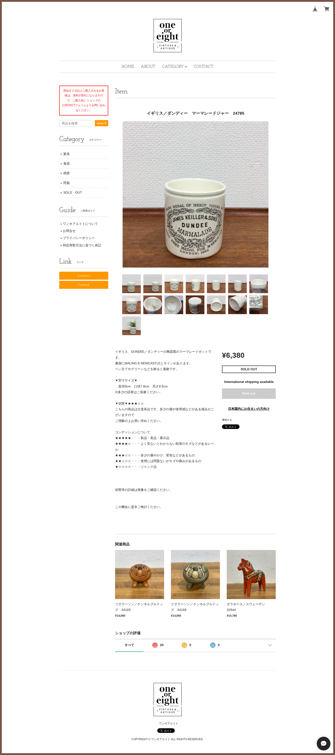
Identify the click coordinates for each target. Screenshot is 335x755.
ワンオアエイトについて (80, 224)
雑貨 (66, 173)
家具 (66, 154)
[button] (174, 67)
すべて (129, 645)
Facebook (84, 285)
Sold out (248, 393)
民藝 (66, 183)
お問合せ (69, 231)
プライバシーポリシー (79, 238)
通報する (227, 419)
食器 (66, 163)
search (101, 123)
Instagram (83, 275)
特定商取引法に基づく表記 (82, 245)
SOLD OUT (72, 192)
